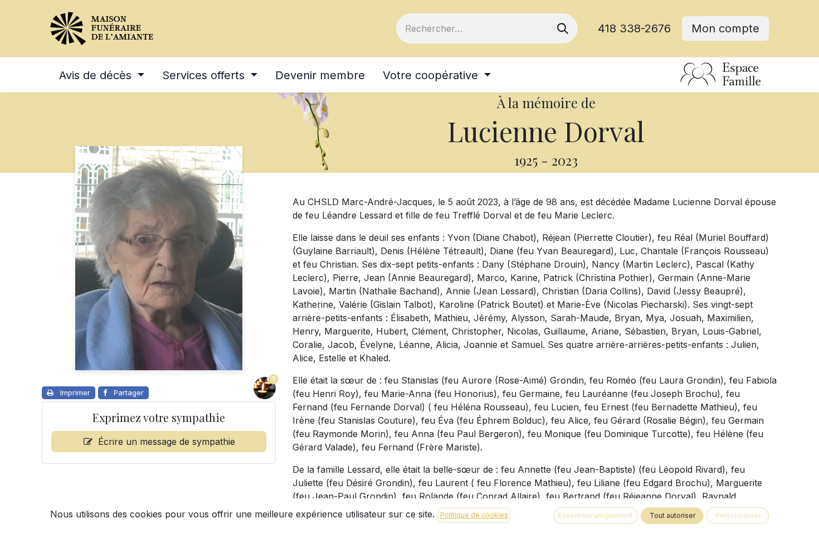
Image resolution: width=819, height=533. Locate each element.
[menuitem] (101, 75)
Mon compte (725, 28)
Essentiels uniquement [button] (595, 515)
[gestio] (721, 75)
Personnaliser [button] (737, 515)
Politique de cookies (474, 515)
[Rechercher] (563, 28)
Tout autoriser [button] (672, 515)
